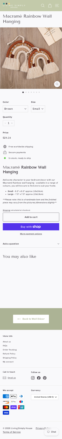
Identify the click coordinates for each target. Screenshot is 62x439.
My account (8, 362)
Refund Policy (9, 354)
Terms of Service (12, 432)
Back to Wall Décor (33, 318)
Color (6, 102)
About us (7, 342)
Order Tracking (10, 350)
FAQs (5, 346)
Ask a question (11, 244)
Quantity (7, 117)
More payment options (31, 234)
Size (33, 102)
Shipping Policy (10, 358)
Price (6, 132)
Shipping (6, 210)
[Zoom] (57, 84)
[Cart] (50, 6)
